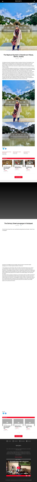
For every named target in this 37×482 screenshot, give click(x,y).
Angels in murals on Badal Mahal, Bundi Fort (18, 167)
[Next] (19, 173)
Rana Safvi (5, 170)
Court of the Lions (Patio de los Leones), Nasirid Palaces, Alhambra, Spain (7, 168)
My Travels (17, 58)
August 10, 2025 (6, 171)
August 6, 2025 (28, 170)
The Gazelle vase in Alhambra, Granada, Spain (29, 168)
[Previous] (17, 173)
